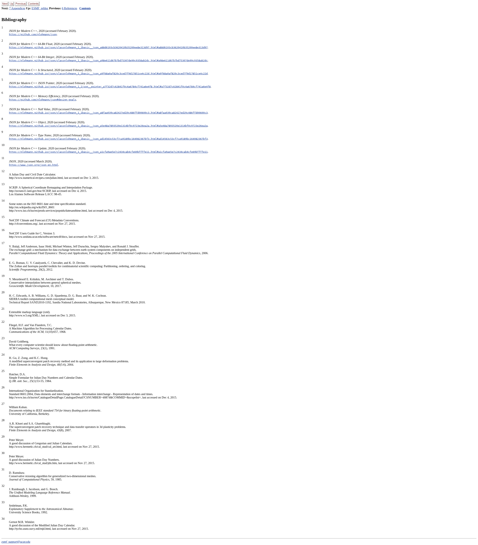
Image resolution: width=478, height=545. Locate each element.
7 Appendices (17, 8)
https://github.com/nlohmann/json (33, 34)
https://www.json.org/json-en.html (33, 165)
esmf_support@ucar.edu (15, 541)
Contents (85, 8)
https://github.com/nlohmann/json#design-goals (42, 99)
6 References (69, 8)
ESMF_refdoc (40, 8)
